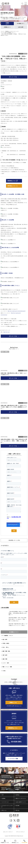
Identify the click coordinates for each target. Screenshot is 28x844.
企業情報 (3, 798)
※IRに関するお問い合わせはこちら (14, 705)
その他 (4, 670)
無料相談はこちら (15, 842)
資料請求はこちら (11, 180)
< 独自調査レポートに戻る (14, 540)
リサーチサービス (5, 802)
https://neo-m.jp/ (6, 332)
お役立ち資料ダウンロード (21, 802)
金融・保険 (5, 659)
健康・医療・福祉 (6, 651)
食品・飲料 (5, 639)
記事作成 (17, 794)
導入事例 (17, 805)
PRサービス (4, 810)
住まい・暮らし (6, 647)
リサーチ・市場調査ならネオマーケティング (9, 31)
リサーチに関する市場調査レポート (8, 32)
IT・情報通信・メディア (8, 635)
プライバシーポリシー (20, 831)
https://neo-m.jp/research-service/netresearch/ (16, 311)
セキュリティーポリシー (8, 831)
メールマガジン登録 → (14, 758)
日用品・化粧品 (6, 643)
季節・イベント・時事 (7, 666)
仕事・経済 (5, 655)
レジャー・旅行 (6, 662)
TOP (3, 794)
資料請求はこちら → (14, 728)
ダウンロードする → (14, 77)
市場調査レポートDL (5, 842)
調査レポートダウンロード (21, 798)
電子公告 (17, 810)
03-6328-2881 (24, 842)
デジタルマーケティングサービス (7, 806)
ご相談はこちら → (14, 702)
